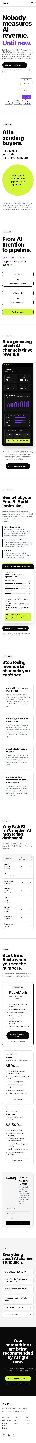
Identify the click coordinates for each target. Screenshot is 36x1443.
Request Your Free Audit (17, 1035)
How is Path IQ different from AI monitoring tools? (15, 1280)
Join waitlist (18, 1223)
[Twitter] (4, 1435)
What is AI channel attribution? (15, 1272)
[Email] (14, 1435)
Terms (27, 1423)
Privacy (27, 1420)
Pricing (4, 1428)
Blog (15, 1420)
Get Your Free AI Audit (13, 65)
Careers (16, 1423)
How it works (6, 1420)
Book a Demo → (18, 1099)
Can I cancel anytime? (12, 1314)
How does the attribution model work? (15, 1299)
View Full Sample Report (14, 628)
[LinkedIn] (9, 1435)
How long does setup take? (14, 1307)
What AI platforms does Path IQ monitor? (15, 1289)
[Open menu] (32, 3)
